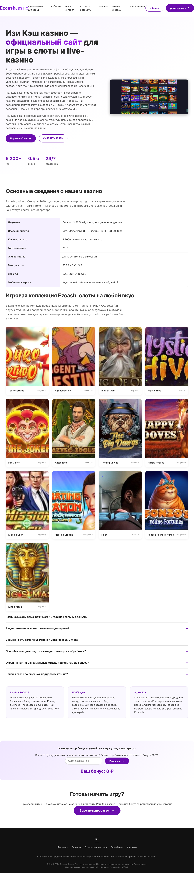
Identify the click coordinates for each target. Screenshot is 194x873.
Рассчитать (114, 761)
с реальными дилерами (35, 8)
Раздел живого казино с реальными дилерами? (37, 628)
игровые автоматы (85, 8)
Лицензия (62, 847)
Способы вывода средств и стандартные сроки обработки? (46, 651)
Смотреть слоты (53, 137)
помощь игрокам (116, 8)
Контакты (132, 847)
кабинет (154, 8)
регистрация (178, 8)
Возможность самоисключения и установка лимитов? (42, 639)
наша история (69, 8)
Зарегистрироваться (95, 810)
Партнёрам (117, 847)
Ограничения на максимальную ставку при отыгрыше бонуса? (47, 662)
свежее (103, 6)
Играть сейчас (19, 138)
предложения (137, 6)
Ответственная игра (96, 847)
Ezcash (14, 8)
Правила (76, 847)
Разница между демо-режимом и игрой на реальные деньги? (46, 616)
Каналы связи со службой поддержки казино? (37, 674)
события (56, 6)
